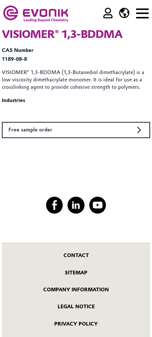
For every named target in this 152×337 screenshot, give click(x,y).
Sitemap (76, 272)
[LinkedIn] (76, 205)
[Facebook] (54, 205)
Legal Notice (76, 306)
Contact (76, 255)
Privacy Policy (76, 324)
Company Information (76, 289)
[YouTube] (97, 205)
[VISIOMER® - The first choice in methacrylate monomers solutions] (35, 14)
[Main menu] (142, 12)
